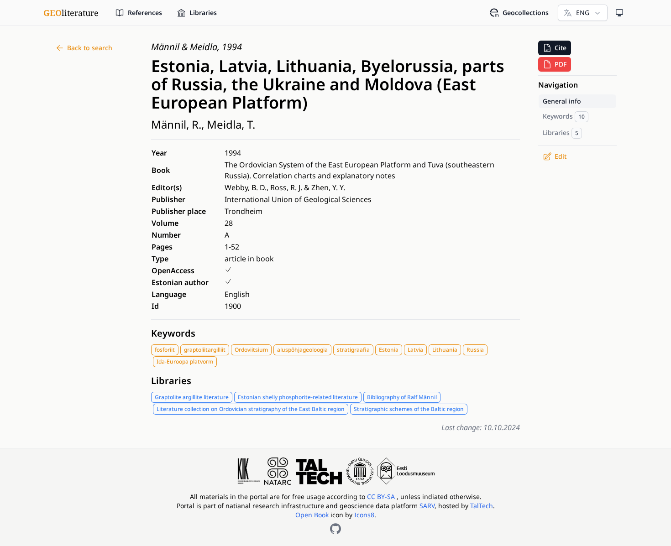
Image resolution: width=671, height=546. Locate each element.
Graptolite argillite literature (192, 397)
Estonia (388, 350)
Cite (560, 47)
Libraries (171, 380)
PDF (560, 64)
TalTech (481, 505)
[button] (554, 48)
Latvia (415, 350)
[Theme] (619, 13)
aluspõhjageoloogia (302, 350)
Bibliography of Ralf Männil (402, 397)
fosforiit (165, 350)
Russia (475, 350)
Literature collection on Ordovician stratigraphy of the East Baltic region (251, 409)
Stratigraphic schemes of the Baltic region (409, 409)
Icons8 (364, 514)
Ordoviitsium (251, 350)
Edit (560, 156)
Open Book (312, 514)
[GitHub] (335, 528)
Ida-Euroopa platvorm (185, 361)
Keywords (173, 333)
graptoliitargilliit (204, 350)
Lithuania (444, 350)
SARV (427, 505)
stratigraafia (353, 350)
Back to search (89, 47)
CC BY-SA (382, 496)
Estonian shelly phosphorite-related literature (298, 397)
